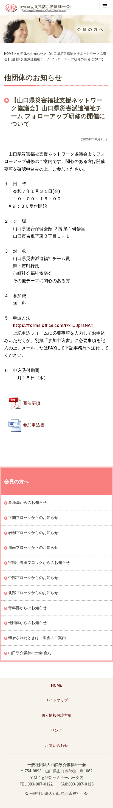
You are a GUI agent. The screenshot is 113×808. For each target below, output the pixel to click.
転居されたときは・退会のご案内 (37, 637)
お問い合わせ (56, 745)
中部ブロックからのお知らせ (33, 577)
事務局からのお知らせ (27, 502)
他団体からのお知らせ (27, 622)
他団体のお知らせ (30, 54)
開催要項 (31, 403)
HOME (8, 54)
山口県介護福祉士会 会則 (29, 653)
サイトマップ (56, 700)
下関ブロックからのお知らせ (33, 517)
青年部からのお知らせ (27, 608)
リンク (56, 730)
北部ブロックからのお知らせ (33, 593)
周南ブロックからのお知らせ (33, 547)
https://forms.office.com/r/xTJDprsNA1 (53, 325)
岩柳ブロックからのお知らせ (33, 532)
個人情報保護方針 (56, 715)
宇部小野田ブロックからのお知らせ (39, 562)
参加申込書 (34, 425)
